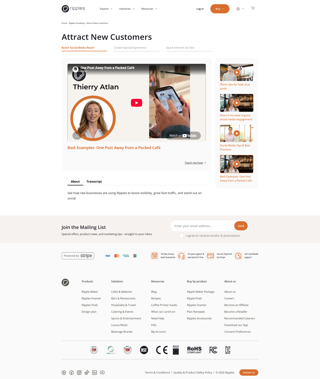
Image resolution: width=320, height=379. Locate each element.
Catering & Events (122, 312)
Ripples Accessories (199, 318)
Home (64, 23)
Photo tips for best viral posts (235, 86)
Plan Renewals (196, 312)
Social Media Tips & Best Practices (235, 147)
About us (230, 292)
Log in (200, 8)
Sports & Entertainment (126, 318)
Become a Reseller (235, 312)
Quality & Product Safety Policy (193, 372)
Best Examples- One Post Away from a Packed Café (236, 178)
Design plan (89, 312)
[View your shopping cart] (253, 8)
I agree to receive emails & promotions (213, 236)
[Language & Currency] (240, 8)
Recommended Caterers (239, 318)
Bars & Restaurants (123, 298)
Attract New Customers (97, 23)
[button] (64, 372)
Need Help (157, 318)
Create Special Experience (130, 47)
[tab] (75, 181)
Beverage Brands (121, 332)
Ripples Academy (77, 23)
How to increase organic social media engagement (236, 117)
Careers (229, 298)
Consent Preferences (237, 332)
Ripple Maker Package (200, 292)
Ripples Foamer (91, 298)
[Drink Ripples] (73, 8)
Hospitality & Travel (123, 305)
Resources (147, 8)
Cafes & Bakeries (121, 292)
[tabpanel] (236, 77)
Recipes (156, 298)
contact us (249, 372)
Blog (154, 292)
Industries (125, 8)
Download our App (236, 325)
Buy (218, 8)
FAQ (153, 325)
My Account (158, 332)
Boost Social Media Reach (78, 47)
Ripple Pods (194, 298)
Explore (104, 8)
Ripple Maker (90, 292)
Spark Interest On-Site (180, 47)
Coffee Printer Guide (164, 305)
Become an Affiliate (236, 305)
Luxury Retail (119, 325)
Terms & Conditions (157, 372)
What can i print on (163, 312)
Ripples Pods (90, 305)
